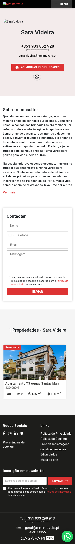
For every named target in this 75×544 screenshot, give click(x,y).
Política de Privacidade (56, 433)
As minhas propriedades (40, 67)
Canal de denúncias (53, 449)
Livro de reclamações (54, 444)
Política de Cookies (53, 439)
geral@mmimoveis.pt (42, 528)
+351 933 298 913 (40, 518)
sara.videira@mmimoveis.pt (37, 55)
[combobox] (11, 235)
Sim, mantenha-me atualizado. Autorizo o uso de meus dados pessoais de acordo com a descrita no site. (39, 281)
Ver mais (9, 192)
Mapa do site (49, 460)
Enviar (37, 291)
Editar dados (48, 454)
